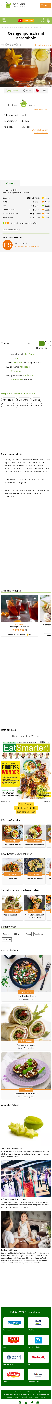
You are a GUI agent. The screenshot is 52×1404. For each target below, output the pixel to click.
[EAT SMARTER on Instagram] (26, 1402)
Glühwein (18, 934)
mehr (47, 198)
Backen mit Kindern (9, 1250)
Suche (43, 22)
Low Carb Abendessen (34, 844)
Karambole (16, 379)
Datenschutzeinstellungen (15, 1394)
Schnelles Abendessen (26, 996)
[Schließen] (2, 5)
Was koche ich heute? (26, 1045)
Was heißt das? (41, 109)
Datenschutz (32, 1392)
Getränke (6, 934)
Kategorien (40, 1397)
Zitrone (14, 358)
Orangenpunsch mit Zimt (19, 626)
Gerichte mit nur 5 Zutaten (26, 1094)
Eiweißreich (12, 878)
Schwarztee (16, 362)
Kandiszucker (26, 366)
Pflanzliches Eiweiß (35, 878)
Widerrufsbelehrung (39, 1394)
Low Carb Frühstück (12, 844)
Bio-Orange (30, 354)
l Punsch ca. (41, 348)
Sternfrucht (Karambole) (11, 1148)
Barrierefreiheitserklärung (19, 1397)
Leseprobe (5, 801)
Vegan (28, 934)
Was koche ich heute (12, 915)
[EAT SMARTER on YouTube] (38, 1402)
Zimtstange (16, 371)
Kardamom (28, 375)
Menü (4, 22)
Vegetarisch (39, 934)
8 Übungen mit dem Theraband (14, 1199)
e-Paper (47, 801)
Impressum (18, 1392)
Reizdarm (7, 939)
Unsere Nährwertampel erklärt (24, 223)
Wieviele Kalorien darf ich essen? (40, 131)
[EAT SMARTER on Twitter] (32, 1402)
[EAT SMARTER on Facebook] (14, 1402)
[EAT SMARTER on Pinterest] (20, 1402)
